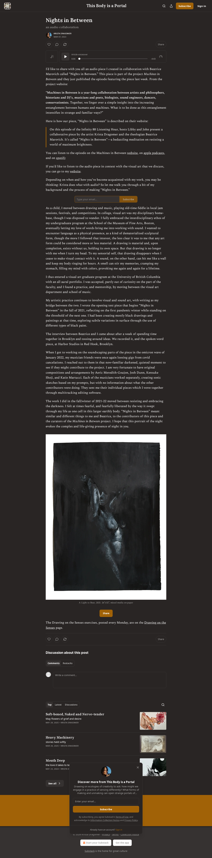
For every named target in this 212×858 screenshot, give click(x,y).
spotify (61, 158)
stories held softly (56, 742)
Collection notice (130, 834)
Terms (115, 834)
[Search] (164, 6)
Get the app (122, 842)
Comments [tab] (53, 663)
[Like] (49, 44)
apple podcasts (154, 153)
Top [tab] (50, 704)
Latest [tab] (58, 704)
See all (52, 783)
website (132, 153)
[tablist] (60, 663)
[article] (106, 721)
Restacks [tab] (67, 663)
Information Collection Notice (105, 820)
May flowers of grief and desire (63, 718)
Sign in (201, 6)
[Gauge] (161, 56)
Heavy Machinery (60, 737)
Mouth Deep (55, 760)
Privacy (106, 834)
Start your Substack (97, 842)
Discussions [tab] (71, 704)
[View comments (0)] (57, 44)
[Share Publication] (171, 6)
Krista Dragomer (62, 33)
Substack (90, 851)
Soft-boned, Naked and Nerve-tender (75, 714)
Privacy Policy (131, 820)
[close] (137, 767)
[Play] (65, 57)
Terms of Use (122, 816)
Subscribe (185, 6)
